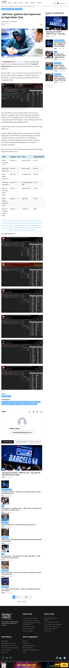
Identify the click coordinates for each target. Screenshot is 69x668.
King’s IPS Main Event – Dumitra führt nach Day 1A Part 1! (18, 525)
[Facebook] (29, 412)
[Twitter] (33, 412)
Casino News (47, 631)
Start (2, 6)
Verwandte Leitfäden (21, 442)
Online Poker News (28, 631)
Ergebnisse (5, 522)
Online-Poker (10, 9)
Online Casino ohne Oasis (51, 622)
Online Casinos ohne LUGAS (51, 626)
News (9, 2)
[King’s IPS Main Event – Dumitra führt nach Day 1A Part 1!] (22, 517)
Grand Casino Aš (6, 489)
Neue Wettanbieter (6, 650)
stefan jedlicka (19, 404)
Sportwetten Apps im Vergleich (9, 647)
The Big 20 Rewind (28, 404)
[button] (54, 3)
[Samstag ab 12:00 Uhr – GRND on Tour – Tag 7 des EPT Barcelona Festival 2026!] (21, 458)
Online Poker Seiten (28, 629)
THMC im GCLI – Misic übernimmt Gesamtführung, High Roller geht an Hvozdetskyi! (60, 80)
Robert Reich (7, 23)
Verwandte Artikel (7, 442)
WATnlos (35, 404)
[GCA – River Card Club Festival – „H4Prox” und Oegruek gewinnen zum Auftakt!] (22, 581)
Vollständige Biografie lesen (22, 432)
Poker (15, 2)
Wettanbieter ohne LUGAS (8, 645)
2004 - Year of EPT (6, 401)
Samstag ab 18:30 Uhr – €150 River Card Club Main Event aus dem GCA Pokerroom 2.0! (60, 46)
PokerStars (18, 9)
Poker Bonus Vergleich (29, 626)
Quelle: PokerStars (6, 396)
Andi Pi (3, 512)
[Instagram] (6, 658)
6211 (26, 597)
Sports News (4, 652)
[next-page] (30, 597)
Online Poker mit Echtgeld (30, 618)
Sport (26, 2)
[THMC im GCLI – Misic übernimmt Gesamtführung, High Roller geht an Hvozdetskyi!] (21, 532)
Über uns (25, 641)
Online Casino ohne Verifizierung (53, 624)
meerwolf (31, 401)
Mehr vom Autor (35, 442)
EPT (3, 469)
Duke (3, 477)
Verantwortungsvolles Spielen (31, 650)
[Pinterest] (37, 412)
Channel (33, 2)
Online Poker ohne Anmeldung (31, 620)
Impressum (26, 643)
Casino (21, 2)
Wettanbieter (4, 641)
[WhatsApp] (41, 412)
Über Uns (39, 2)
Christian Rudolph (15, 401)
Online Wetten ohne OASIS (8, 643)
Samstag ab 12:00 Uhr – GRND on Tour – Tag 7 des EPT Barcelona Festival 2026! (56, 34)
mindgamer (37, 401)
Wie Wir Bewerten (27, 647)
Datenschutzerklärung (29, 645)
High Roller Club (24, 401)
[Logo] (4, 2)
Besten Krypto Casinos (50, 629)
